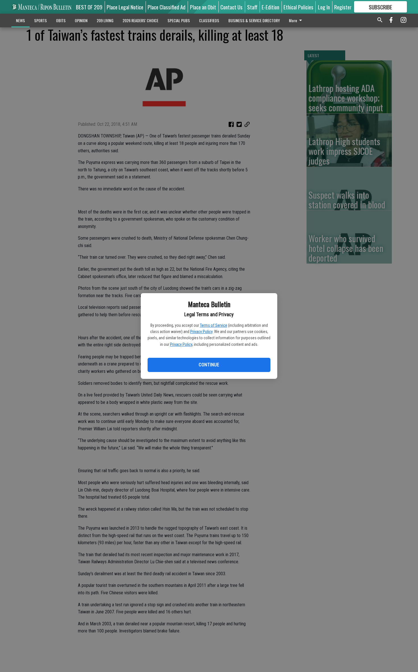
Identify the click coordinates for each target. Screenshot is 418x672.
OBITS (61, 20)
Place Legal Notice (125, 7)
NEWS (20, 20)
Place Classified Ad (166, 7)
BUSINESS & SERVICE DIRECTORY (254, 20)
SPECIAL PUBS (178, 20)
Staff (252, 7)
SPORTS (40, 20)
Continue (209, 364)
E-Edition (270, 7)
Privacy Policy (201, 331)
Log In (324, 7)
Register (342, 7)
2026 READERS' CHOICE (140, 20)
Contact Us (231, 7)
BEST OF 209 (89, 7)
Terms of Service (213, 325)
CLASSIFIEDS (209, 20)
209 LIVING (105, 20)
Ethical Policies (298, 7)
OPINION (81, 20)
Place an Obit (203, 7)
